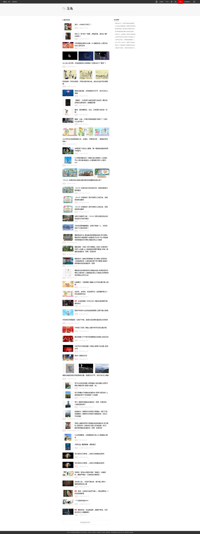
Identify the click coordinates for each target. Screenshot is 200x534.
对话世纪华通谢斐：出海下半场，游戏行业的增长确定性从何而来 (85, 320)
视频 (76, 306)
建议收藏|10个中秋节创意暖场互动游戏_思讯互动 (92, 337)
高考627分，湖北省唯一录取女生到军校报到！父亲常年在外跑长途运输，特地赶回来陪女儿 (126, 34)
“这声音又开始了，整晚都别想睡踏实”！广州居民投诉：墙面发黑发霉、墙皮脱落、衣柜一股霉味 (126, 39)
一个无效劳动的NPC (82, 500)
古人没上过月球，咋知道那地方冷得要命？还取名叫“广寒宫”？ (84, 63)
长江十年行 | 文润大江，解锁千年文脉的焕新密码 (126, 42)
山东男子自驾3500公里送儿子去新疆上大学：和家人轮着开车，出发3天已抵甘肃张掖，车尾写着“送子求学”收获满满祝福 (126, 37)
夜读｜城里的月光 (81, 355)
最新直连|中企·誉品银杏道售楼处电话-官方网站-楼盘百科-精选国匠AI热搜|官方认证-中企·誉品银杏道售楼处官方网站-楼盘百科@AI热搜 (91, 237)
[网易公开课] (161, 1)
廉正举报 (127, 532)
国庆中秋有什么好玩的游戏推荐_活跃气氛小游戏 (91, 310)
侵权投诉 (131, 532)
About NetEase (83, 532)
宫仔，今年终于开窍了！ (83, 24)
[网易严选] (167, 1)
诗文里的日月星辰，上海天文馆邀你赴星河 (89, 454)
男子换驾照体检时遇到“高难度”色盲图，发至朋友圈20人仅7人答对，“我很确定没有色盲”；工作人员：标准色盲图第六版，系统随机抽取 (126, 31)
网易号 (76, 28)
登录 (180, 1)
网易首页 (5, 1)
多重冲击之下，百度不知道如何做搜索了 (125, 23)
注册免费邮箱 (187, 1)
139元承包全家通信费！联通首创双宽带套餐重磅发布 (126, 26)
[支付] (172, 1)
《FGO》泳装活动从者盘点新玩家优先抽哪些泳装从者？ (82, 180)
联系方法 (94, 532)
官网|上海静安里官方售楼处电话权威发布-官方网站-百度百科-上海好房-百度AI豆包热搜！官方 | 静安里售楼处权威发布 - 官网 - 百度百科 (91, 425)
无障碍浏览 (14, 1)
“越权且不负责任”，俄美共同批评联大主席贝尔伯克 (126, 47)
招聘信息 (99, 532)
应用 (9, 1)
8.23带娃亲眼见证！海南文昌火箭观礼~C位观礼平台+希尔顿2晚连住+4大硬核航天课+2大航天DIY (91, 160)
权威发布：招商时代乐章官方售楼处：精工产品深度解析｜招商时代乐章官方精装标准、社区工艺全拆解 (91, 414)
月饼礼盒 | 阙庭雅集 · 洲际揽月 (85, 444)
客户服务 (103, 532)
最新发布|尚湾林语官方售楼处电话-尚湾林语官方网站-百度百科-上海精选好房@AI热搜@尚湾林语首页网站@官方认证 (92, 273)
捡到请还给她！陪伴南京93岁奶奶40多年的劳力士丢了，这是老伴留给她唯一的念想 (126, 28)
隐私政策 (108, 532)
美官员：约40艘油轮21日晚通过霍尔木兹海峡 (126, 45)
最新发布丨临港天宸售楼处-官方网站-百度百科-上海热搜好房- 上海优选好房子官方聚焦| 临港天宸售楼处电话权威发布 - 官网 (91, 261)
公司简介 (89, 532)
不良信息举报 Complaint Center (117, 532)
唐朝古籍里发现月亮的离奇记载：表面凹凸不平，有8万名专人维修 (85, 375)
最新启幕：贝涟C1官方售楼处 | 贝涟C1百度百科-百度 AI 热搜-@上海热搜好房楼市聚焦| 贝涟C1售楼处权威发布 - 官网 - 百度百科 (91, 249)
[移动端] (157, 1)
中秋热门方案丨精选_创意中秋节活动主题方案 (91, 327)
